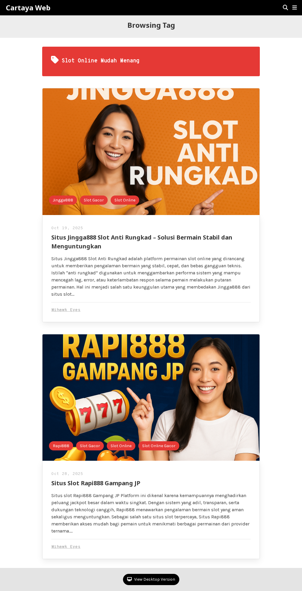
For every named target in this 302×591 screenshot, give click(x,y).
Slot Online (124, 200)
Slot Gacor (94, 200)
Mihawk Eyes (66, 309)
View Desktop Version (154, 579)
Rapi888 (61, 445)
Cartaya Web (28, 7)
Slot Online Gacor (158, 445)
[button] (294, 7)
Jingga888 (63, 200)
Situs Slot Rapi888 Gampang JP (95, 483)
